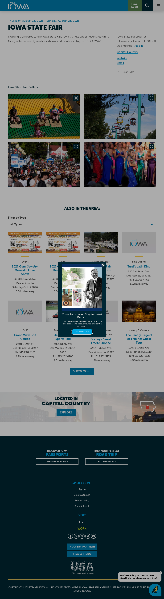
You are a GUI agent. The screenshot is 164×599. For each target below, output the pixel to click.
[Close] (103, 265)
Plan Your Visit (82, 331)
